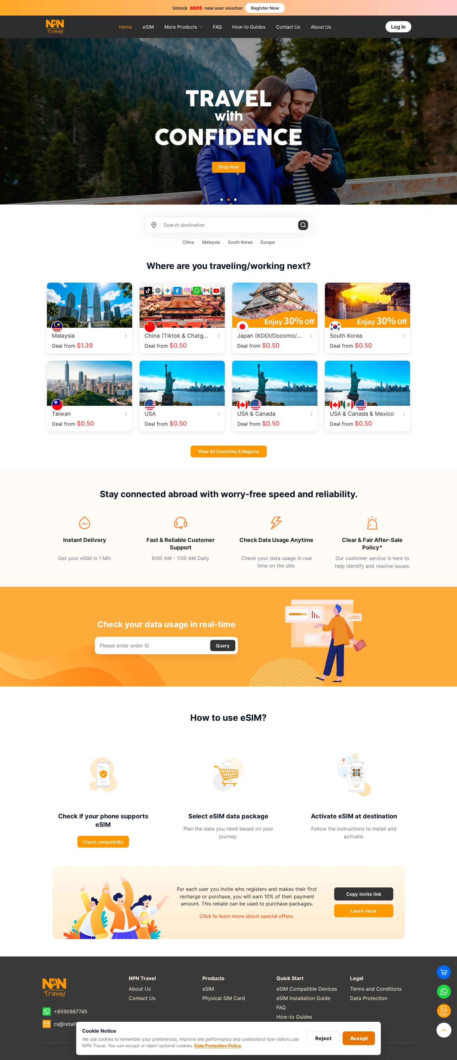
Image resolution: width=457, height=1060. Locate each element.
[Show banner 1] (221, 199)
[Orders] (443, 1010)
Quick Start (289, 978)
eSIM (148, 27)
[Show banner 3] (235, 199)
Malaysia (211, 242)
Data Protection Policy (217, 1045)
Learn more (372, 912)
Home (125, 27)
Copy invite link (363, 894)
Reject (323, 1038)
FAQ (217, 27)
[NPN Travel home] (55, 27)
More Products (180, 27)
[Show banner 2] (228, 199)
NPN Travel (142, 978)
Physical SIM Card (223, 998)
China (188, 242)
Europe (268, 242)
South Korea (240, 242)
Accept (359, 1038)
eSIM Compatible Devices (306, 989)
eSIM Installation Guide (303, 998)
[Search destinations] (303, 225)
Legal (356, 978)
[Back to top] (443, 1030)
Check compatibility (103, 842)
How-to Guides (248, 27)
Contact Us (288, 27)
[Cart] (443, 972)
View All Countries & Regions (228, 451)
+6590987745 (70, 1011)
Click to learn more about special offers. (247, 916)
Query (223, 646)
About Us (321, 27)
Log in (398, 27)
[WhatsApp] (443, 991)
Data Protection (368, 998)
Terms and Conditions (376, 989)
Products (213, 978)
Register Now (265, 8)
